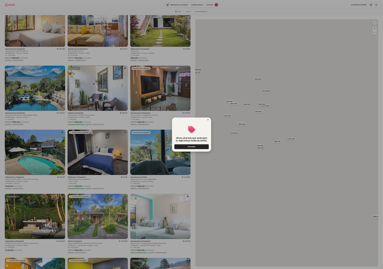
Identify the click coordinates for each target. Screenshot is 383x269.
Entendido (191, 147)
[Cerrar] (208, 120)
